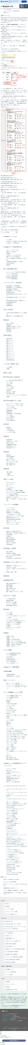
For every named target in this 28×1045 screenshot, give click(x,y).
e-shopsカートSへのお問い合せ (13, 255)
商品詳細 (8, 723)
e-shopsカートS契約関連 (11, 667)
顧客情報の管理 (8, 580)
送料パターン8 (9, 351)
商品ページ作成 (8, 479)
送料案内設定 (9, 305)
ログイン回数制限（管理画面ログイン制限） (14, 890)
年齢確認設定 (9, 410)
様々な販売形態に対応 (10, 269)
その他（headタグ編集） (12, 703)
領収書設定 (8, 390)
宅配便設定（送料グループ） (13, 328)
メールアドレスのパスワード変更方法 (15, 853)
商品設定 (8, 700)
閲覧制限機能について (11, 821)
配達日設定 (8, 329)
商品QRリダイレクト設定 (12, 511)
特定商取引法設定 (10, 292)
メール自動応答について (12, 856)
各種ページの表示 (10, 749)
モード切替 (8, 707)
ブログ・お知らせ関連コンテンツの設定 (15, 736)
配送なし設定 (8, 373)
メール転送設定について (12, 854)
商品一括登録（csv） (11, 463)
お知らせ (8, 903)
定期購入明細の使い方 (11, 659)
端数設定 (8, 265)
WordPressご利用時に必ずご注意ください (16, 839)
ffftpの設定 (9, 871)
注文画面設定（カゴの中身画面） (14, 413)
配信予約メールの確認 (11, 602)
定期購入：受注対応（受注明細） (14, 644)
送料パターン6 (9, 348)
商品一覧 (8, 721)
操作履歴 (8, 253)
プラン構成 (8, 239)
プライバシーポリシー (10, 984)
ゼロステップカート (10, 482)
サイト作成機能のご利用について (14, 695)
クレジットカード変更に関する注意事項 (14, 957)
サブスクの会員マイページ (12, 663)
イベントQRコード (10, 487)
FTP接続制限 (9, 828)
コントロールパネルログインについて (15, 808)
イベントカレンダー (10, 507)
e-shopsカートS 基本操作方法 (13, 247)
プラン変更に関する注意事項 (12, 951)
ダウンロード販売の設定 (12, 273)
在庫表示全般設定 (10, 456)
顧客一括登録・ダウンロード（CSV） (15, 591)
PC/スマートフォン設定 (11, 741)
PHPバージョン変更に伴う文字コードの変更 (16, 803)
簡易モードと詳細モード (12, 251)
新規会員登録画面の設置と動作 (13, 519)
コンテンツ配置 (9, 720)
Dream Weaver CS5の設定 (12, 874)
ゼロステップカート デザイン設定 (14, 405)
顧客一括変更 (9, 586)
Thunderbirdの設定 (10, 864)
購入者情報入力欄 (10, 393)
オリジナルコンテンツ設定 (12, 524)
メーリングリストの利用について (14, 861)
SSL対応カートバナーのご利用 (13, 627)
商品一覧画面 (9, 472)
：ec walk (9, 1015)
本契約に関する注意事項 (11, 943)
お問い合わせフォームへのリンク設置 (15, 516)
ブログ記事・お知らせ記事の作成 (14, 731)
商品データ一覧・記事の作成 (13, 781)
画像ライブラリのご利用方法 (13, 256)
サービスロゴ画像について (11, 914)
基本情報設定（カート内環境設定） (14, 287)
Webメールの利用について (12, 859)
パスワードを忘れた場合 (12, 812)
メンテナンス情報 (9, 909)
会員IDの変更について (11, 446)
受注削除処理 (9, 544)
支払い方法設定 (8, 309)
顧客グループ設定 (10, 590)
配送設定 (6, 320)
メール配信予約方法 (10, 598)
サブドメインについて (11, 830)
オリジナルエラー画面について (13, 823)
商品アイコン (9, 756)
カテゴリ (8, 754)
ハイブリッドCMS (10, 705)
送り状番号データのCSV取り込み (14, 558)
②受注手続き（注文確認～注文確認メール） (16, 533)
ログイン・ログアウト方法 (12, 250)
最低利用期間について (10, 938)
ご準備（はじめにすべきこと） (13, 772)
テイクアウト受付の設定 (12, 275)
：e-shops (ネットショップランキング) (14, 1017)
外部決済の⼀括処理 (10, 553)
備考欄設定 (8, 385)
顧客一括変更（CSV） (11, 588)
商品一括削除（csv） (11, 464)
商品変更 (6, 469)
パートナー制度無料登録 (11, 971)
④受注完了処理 (9, 541)
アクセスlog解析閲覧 (11, 825)
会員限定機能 (8, 671)
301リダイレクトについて (12, 833)
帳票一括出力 (9, 556)
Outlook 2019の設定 (10, 869)
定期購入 (6, 633)
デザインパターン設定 (11, 743)
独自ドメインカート (10, 680)
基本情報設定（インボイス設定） (14, 290)
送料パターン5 (9, 346)
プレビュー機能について (12, 820)
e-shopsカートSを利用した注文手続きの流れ (16, 241)
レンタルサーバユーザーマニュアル (14, 786)
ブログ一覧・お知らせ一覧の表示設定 (15, 733)
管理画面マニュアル (10, 780)
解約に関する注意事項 (10, 962)
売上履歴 (8, 625)
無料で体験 (22, 6)
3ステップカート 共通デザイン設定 (14, 403)
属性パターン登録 (10, 460)
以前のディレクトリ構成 (12, 818)
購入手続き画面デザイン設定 (12, 400)
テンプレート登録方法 (11, 603)
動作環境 (8, 773)
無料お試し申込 (9, 921)
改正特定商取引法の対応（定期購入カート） (16, 300)
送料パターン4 (9, 345)
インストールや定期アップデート (14, 775)
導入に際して (9, 770)
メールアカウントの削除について (14, 851)
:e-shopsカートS (10, 1013)
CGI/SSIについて (10, 826)
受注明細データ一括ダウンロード (14, 565)
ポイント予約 (9, 383)
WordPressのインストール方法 (13, 838)
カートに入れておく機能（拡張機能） (15, 490)
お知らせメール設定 (10, 391)
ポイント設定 (9, 382)
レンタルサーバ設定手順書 (10, 881)
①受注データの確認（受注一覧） (14, 531)
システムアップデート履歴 (11, 911)
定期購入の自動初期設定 (12, 277)
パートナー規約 (9, 974)
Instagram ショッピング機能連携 (13, 622)
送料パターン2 (9, 342)
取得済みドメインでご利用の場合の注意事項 (15, 949)
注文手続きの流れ (10, 658)
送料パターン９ (9, 353)
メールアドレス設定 (10, 432)
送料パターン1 (9, 340)
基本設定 (8, 713)
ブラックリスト (9, 629)
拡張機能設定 (9, 489)
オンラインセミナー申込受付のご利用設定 (16, 272)
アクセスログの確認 (10, 817)
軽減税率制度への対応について (11, 888)
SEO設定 (8, 702)
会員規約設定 (9, 304)
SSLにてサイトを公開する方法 (13, 841)
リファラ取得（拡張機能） (12, 494)
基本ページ (8, 725)
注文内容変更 (9, 534)
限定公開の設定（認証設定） (13, 759)
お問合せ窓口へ (14, 1040)
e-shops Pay (20, 1020)
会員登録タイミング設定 (12, 441)
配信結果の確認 (9, 600)
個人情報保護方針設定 (11, 302)
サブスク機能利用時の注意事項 (13, 653)
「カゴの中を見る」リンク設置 (13, 514)
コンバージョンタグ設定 (12, 619)
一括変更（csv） (10, 475)
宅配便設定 (8, 325)
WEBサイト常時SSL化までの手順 (11, 879)
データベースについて (11, 831)
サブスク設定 (9, 656)
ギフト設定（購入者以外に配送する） (15, 380)
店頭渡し (8, 368)
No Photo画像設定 (10, 420)
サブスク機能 (8, 650)
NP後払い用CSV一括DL (11, 572)
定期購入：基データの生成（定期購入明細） (16, 642)
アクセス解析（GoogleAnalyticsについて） (16, 620)
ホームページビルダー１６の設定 (14, 872)
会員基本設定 (9, 439)
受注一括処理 (9, 551)
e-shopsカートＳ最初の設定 (12, 243)
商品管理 (6, 576)
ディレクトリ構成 (10, 815)
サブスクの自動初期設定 (12, 278)
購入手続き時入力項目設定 (12, 377)
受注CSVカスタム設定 (11, 567)
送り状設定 (8, 331)
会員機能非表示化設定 (11, 444)
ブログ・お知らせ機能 (11, 739)
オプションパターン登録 (12, 461)
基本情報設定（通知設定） (12, 289)
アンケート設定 (9, 388)
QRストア (8, 485)
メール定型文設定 (10, 430)
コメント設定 (9, 415)
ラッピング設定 (9, 386)
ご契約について (9, 935)
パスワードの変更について (12, 810)
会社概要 (8, 981)
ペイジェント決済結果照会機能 (13, 555)
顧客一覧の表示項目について (13, 583)
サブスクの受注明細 (10, 661)
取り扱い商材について (10, 946)
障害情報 (8, 906)
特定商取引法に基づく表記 (11, 989)
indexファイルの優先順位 (12, 813)
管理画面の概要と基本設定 (12, 778)
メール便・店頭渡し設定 (11, 364)
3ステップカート (10, 484)
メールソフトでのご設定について (14, 862)
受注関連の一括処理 (10, 548)
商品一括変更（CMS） (11, 757)
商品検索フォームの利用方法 (13, 512)
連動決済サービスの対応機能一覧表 (14, 316)
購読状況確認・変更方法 (12, 605)
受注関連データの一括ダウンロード (14, 562)
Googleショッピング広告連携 (13, 624)
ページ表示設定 (9, 708)
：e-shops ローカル (10, 1019)
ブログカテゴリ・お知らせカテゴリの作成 (16, 730)
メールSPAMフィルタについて (13, 857)
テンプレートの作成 (10, 768)
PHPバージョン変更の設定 (12, 802)
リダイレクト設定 (10, 509)
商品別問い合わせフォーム (12, 517)
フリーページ (9, 726)
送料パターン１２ (10, 358)
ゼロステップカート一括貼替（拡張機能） (16, 492)
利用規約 (8, 986)
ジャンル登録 (9, 458)
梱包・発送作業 (9, 538)
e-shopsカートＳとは (10, 236)
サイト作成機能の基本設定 (12, 697)
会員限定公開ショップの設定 (13, 676)
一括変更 (8, 473)
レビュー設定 (9, 612)
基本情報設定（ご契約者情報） (13, 286)
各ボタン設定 (9, 418)
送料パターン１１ (10, 356)
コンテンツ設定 (9, 728)
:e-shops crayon (11, 1016)
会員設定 (6, 436)
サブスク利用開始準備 (11, 655)
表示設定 (6, 424)
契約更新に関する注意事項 (11, 954)
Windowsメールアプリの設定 (13, 866)
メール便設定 (9, 367)
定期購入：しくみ (10, 637)
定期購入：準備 (9, 636)
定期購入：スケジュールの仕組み (14, 641)
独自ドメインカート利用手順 (13, 683)
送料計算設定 (8, 335)
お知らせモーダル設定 (11, 710)
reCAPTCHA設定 (10, 263)
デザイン (8, 718)
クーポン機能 (9, 614)
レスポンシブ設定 (10, 712)
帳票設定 (8, 427)
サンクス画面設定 (10, 417)
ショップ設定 (9, 698)
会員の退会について (10, 447)
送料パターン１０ (10, 355)
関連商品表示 (9, 412)
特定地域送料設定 (10, 360)
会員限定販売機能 (10, 674)
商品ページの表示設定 (11, 748)
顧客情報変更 (9, 585)
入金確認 (8, 536)
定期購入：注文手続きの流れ (13, 639)
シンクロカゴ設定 (10, 407)
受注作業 (6, 528)
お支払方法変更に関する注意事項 (13, 959)
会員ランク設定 (9, 442)
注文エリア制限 (9, 323)
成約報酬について (9, 969)
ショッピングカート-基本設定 (13, 282)
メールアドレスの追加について (13, 849)
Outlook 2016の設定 (10, 867)
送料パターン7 (9, 350)
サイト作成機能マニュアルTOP (13, 692)
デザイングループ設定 (11, 408)
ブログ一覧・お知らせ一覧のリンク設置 (15, 738)
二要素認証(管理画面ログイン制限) (14, 261)
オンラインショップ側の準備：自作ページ (16, 685)
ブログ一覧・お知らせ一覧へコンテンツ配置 (16, 734)
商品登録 (6, 452)
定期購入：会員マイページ (12, 646)
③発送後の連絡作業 (10, 539)
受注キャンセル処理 (10, 542)
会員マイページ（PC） (11, 520)
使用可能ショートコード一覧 (13, 777)
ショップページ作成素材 (11, 504)
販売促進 (6, 609)
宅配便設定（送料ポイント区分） (14, 326)
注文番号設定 (9, 429)
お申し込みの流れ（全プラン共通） (13, 924)
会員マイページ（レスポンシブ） (14, 522)
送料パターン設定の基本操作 (11, 49)
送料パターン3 (9, 343)
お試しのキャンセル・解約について (13, 941)
